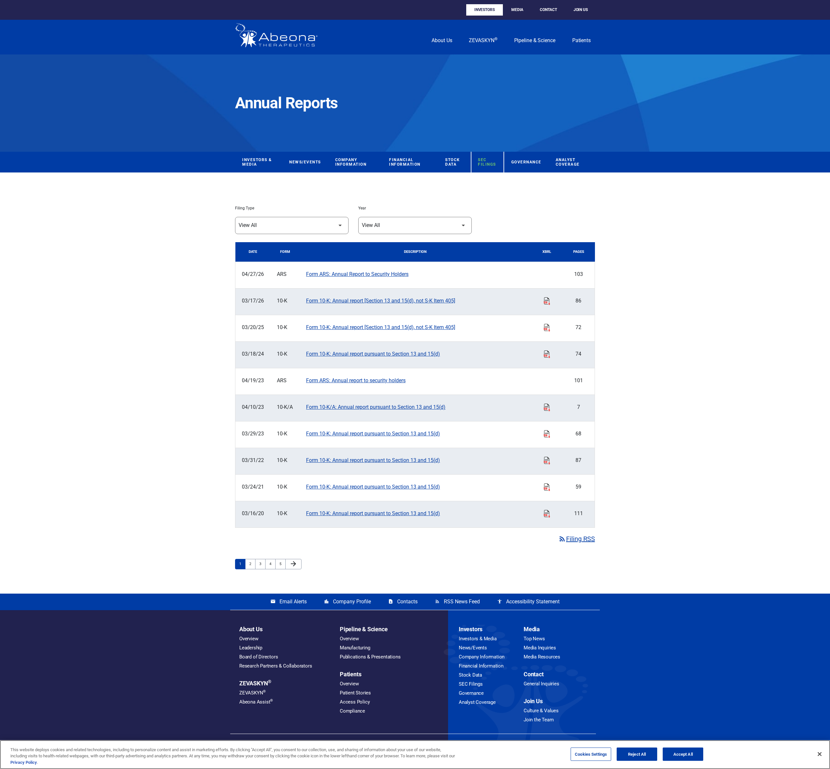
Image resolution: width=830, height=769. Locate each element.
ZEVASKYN (483, 40)
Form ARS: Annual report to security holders (356, 380)
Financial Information (405, 162)
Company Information (351, 162)
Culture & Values (541, 711)
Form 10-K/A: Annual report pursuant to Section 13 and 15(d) (375, 407)
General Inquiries (541, 684)
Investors (484, 9)
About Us (442, 40)
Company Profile (347, 601)
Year (362, 208)
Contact (548, 9)
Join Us (581, 9)
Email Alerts (288, 601)
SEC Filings (487, 162)
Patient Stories (355, 693)
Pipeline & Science (534, 40)
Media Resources (542, 657)
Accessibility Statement (528, 601)
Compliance (352, 711)
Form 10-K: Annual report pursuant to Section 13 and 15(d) (373, 354)
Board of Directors (258, 657)
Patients (581, 40)
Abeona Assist (256, 702)
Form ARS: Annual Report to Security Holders (357, 274)
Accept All (683, 753)
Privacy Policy (23, 762)
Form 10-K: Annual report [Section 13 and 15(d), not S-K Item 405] (380, 301)
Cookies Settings (591, 753)
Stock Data (452, 162)
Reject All (637, 753)
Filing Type (244, 208)
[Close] (819, 754)
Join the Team (538, 720)
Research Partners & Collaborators (275, 666)
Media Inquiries (540, 648)
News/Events (305, 162)
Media (517, 9)
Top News (534, 639)
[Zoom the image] (276, 37)
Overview (248, 639)
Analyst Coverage (568, 162)
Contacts (403, 601)
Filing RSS (576, 539)
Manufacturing (355, 648)
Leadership (250, 648)
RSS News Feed (457, 601)
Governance (526, 162)
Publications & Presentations (370, 657)
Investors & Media (257, 162)
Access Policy (355, 702)
